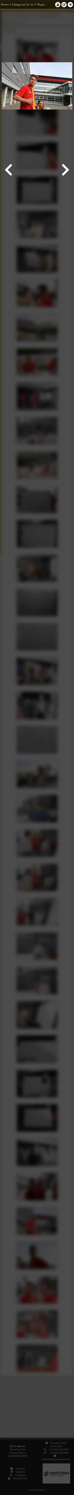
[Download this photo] (58, 4)
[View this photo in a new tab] (64, 4)
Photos (5, 4)
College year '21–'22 (22, 4)
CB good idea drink (47, 4)
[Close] (70, 4)
